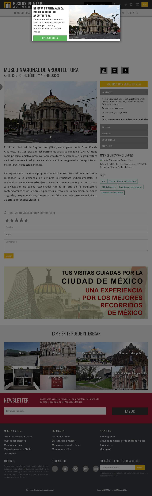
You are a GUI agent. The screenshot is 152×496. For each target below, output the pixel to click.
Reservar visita (50, 38)
